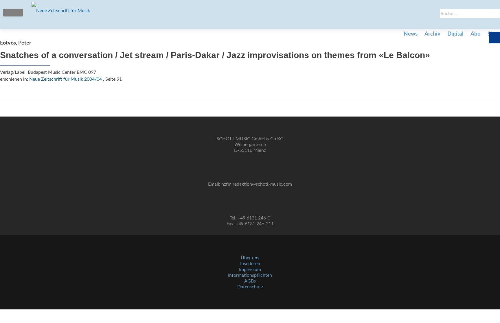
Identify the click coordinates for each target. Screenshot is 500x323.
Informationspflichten (250, 275)
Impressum (250, 269)
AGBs (250, 281)
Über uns (250, 258)
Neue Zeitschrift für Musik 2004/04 (65, 79)
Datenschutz (250, 287)
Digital (455, 34)
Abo (475, 34)
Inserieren (250, 263)
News (411, 34)
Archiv (432, 34)
